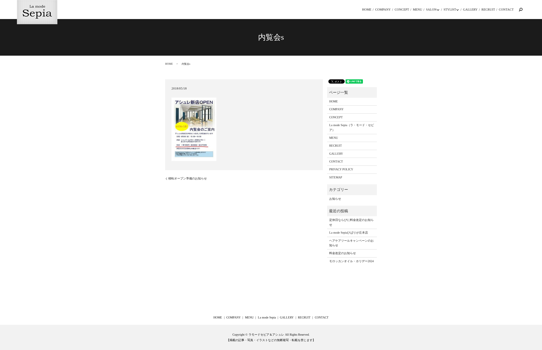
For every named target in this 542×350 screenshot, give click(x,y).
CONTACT (506, 9)
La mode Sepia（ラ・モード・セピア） (351, 127)
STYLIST (450, 9)
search (520, 9)
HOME (366, 9)
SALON (431, 9)
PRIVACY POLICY (341, 169)
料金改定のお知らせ (342, 253)
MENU (417, 9)
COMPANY (383, 9)
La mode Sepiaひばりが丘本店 (348, 232)
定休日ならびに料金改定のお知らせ (351, 222)
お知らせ (335, 198)
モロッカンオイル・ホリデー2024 (351, 261)
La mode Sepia (267, 317)
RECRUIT (488, 9)
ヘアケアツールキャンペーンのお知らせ (351, 243)
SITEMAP (335, 177)
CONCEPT (402, 9)
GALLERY (470, 9)
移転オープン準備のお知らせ (187, 178)
